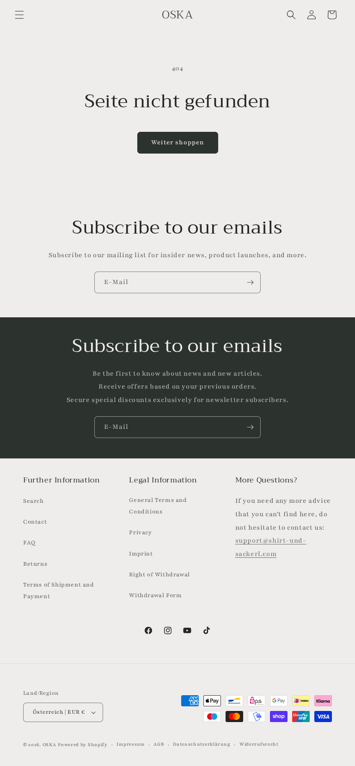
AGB (158, 744)
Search (33, 501)
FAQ (29, 542)
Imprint (141, 553)
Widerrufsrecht (259, 744)
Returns (35, 564)
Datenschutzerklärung (201, 744)
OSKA (49, 744)
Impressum (130, 744)
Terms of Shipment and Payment (58, 590)
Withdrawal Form (155, 595)
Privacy (140, 532)
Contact (35, 521)
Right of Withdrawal (159, 574)
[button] (19, 15)
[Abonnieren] (250, 282)
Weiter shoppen (177, 142)
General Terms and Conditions (158, 505)
